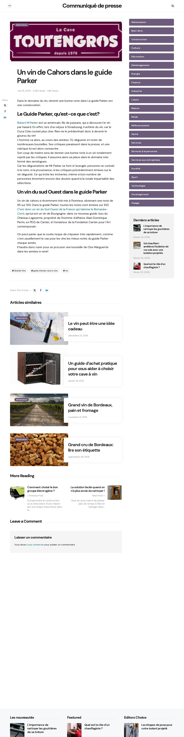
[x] (5, 105)
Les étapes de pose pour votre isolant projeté (156, 726)
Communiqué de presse (92, 5)
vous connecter (35, 544)
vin (66, 270)
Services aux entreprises (145, 159)
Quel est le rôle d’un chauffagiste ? (154, 266)
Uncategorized (139, 194)
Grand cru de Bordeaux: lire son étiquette (90, 447)
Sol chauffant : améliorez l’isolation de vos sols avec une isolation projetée (155, 248)
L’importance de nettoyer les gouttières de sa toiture (156, 229)
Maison (135, 108)
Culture (135, 48)
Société (135, 168)
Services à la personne (144, 151)
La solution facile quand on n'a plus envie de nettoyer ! (88, 489)
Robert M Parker (28, 123)
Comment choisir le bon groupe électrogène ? (42, 489)
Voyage (135, 202)
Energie (135, 73)
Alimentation (21, 25)
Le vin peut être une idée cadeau (91, 326)
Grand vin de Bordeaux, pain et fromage (90, 407)
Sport (134, 177)
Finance (135, 82)
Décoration (137, 56)
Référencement (140, 125)
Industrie (136, 91)
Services (136, 142)
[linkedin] (5, 117)
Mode (134, 116)
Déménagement (140, 65)
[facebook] (5, 111)
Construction (139, 39)
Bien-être (137, 30)
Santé (134, 134)
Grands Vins (20, 270)
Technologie (138, 185)
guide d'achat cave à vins (45, 270)
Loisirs (135, 99)
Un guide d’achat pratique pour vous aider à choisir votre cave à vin (92, 369)
